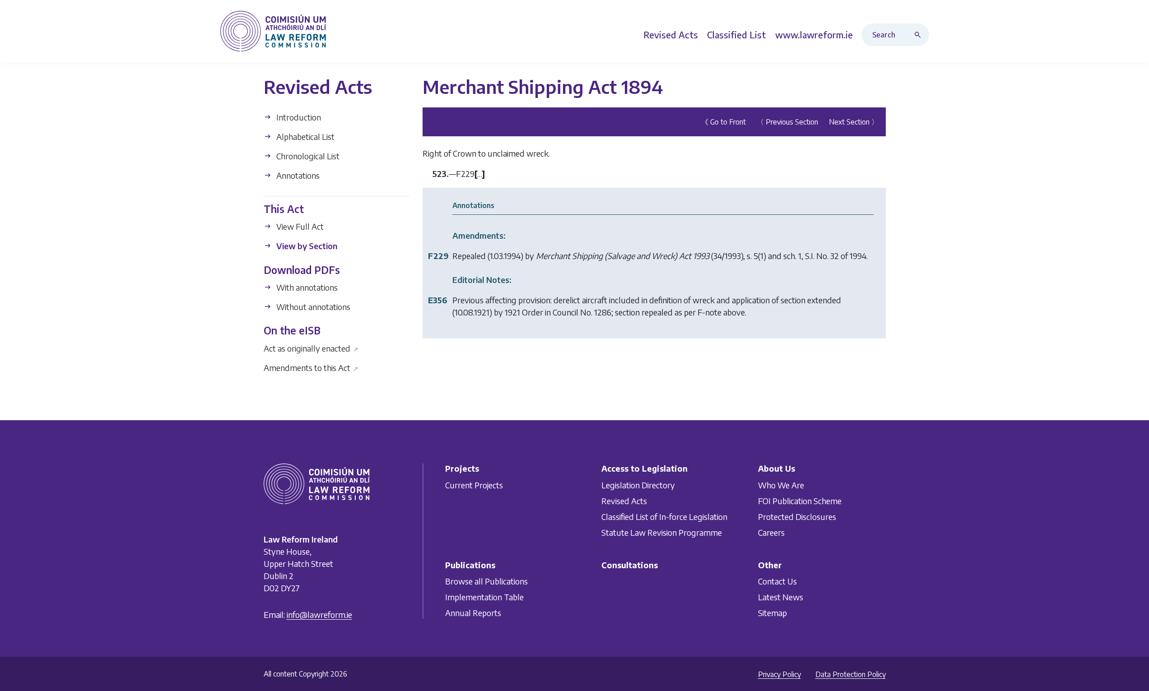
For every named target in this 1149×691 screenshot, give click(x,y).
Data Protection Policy (850, 674)
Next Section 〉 (854, 121)
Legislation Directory (638, 485)
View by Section (305, 246)
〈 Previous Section (787, 121)
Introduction (297, 117)
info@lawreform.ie (319, 614)
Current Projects (474, 485)
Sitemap (772, 613)
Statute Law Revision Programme (661, 532)
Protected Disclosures (797, 516)
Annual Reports (473, 613)
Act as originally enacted (311, 348)
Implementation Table (484, 597)
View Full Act (299, 226)
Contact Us (777, 581)
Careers (771, 532)
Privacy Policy (779, 674)
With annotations (306, 287)
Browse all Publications (486, 581)
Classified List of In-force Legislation (664, 516)
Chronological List (307, 156)
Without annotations (312, 306)
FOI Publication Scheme (800, 501)
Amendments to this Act (311, 367)
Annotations (297, 175)
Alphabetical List (304, 136)
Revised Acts (624, 501)
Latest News (780, 597)
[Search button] (919, 34)
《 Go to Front (723, 121)
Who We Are (781, 485)
